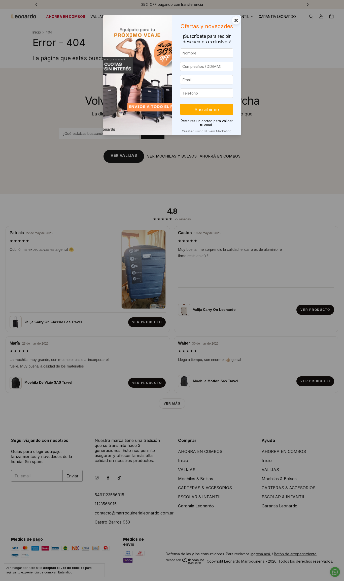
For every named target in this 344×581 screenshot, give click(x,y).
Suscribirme (207, 109)
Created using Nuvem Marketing (206, 131)
